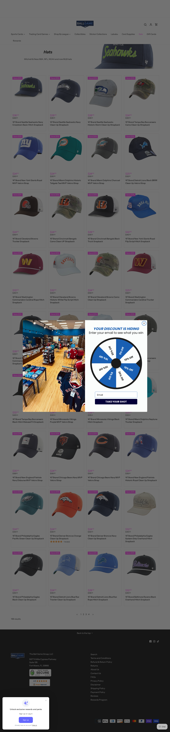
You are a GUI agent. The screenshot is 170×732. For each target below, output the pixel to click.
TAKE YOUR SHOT (116, 401)
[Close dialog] (144, 323)
